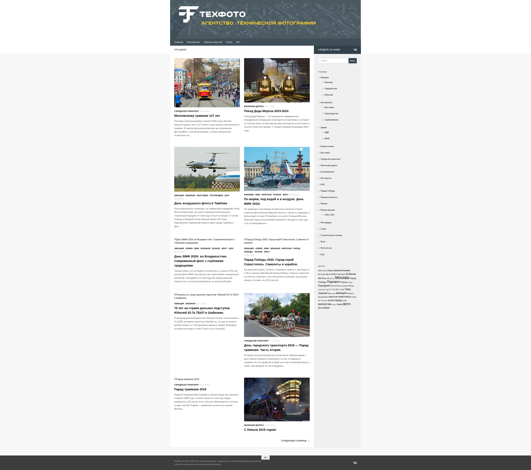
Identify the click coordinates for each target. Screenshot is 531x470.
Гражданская (331, 88)
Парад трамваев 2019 (190, 389)
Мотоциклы (326, 178)
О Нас (229, 42)
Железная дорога (254, 106)
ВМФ (257, 195)
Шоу (227, 195)
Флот (285, 195)
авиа (333, 293)
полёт (344, 301)
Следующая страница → (295, 440)
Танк (348, 289)
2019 (324, 271)
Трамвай (322, 293)
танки (339, 304)
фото (347, 304)
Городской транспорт (186, 111)
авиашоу (350, 293)
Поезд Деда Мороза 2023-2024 (266, 111)
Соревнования (331, 120)
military (330, 270)
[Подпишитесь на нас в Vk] (355, 49)
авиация (341, 292)
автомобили (323, 297)
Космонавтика (327, 172)
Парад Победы (328, 191)
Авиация (179, 195)
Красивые (341, 274)
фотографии (324, 308)
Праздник (324, 285)
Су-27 (328, 290)
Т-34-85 (334, 290)
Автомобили (326, 102)
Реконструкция (342, 286)
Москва (342, 277)
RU (238, 42)
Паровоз (333, 282)
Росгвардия (216, 195)
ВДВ (327, 132)
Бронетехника (327, 146)
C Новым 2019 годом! (260, 429)
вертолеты (345, 296)
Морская (267, 195)
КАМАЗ (334, 274)
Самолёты (321, 289)
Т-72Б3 (341, 289)
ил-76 (320, 301)
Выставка (322, 274)
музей (331, 300)
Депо (328, 274)
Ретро (351, 286)
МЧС (323, 184)
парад (338, 300)
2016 (320, 271)
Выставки (202, 195)
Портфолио (193, 42)
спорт (334, 304)
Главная (178, 42)
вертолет (333, 296)
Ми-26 (326, 278)
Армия (189, 248)
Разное (277, 195)
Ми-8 (320, 278)
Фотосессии (326, 248)
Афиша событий (213, 42)
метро (325, 300)
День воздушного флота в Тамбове (200, 203)
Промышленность (329, 197)
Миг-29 (332, 278)
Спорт (323, 229)
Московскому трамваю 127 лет (197, 115)
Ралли (333, 286)
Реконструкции (328, 210)
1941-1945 (329, 215)
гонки (354, 297)
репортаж (324, 304)
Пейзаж (343, 282)
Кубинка (351, 273)
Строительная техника (331, 235)
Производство (331, 113)
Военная (190, 195)
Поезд (350, 282)
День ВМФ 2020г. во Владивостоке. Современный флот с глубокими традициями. (200, 261)
